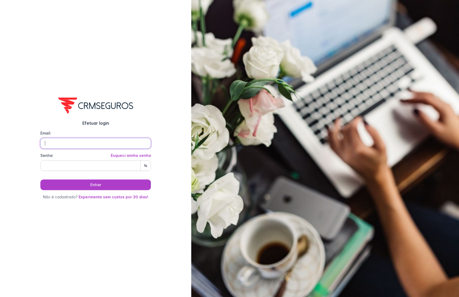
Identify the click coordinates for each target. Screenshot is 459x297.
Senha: (95, 155)
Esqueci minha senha (131, 155)
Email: (45, 133)
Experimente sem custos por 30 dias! (113, 197)
